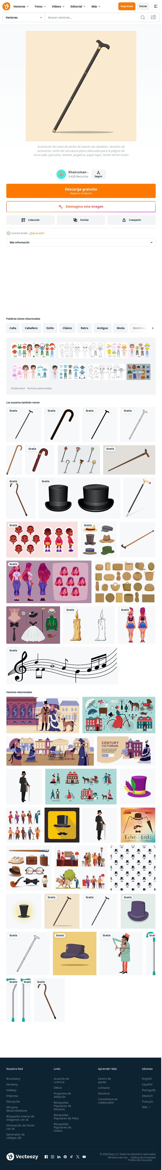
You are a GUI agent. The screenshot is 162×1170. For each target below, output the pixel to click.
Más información (19, 242)
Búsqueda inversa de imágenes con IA (19, 1117)
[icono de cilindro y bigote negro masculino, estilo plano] (61, 825)
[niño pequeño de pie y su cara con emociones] (42, 539)
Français (144, 1101)
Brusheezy (13, 1078)
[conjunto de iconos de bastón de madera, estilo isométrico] (137, 539)
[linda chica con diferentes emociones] (48, 582)
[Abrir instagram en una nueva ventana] (52, 1156)
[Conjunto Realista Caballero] (28, 868)
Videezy (11, 1090)
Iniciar (143, 6)
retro (84, 328)
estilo (50, 328)
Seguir (98, 176)
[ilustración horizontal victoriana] (50, 751)
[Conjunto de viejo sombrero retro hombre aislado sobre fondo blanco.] (99, 539)
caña (12, 328)
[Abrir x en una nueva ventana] (77, 1156)
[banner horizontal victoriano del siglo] (126, 751)
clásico (67, 328)
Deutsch (144, 1096)
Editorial (76, 6)
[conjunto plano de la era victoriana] (118, 715)
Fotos (38, 6)
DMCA (57, 1088)
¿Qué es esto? (36, 233)
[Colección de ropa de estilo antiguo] (33, 625)
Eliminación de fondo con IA (16, 1127)
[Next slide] (146, 328)
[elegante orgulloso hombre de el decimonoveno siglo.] (24, 786)
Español (144, 1084)
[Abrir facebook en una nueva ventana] (46, 1156)
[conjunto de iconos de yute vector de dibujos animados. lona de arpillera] (125, 582)
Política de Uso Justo (137, 1160)
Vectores (19, 6)
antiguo (102, 328)
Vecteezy (12, 1084)
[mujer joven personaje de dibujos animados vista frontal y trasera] (136, 625)
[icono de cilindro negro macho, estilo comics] (23, 911)
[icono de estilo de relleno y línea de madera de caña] (40, 460)
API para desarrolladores (16, 1108)
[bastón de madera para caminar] (14, 460)
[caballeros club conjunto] (23, 825)
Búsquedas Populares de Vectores (61, 1106)
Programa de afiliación (61, 1095)
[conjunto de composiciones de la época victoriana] (81, 786)
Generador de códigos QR (15, 1136)
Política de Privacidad (140, 1157)
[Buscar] (142, 17)
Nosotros (102, 1093)
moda (120, 328)
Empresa (12, 1096)
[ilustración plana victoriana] (42, 715)
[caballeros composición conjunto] (81, 868)
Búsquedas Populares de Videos (61, 1130)
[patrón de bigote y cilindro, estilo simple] (133, 868)
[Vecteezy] (6, 6)
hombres (139, 328)
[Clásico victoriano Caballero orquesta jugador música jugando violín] (121, 953)
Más (94, 6)
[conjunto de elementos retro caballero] (138, 825)
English (144, 1078)
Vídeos (56, 6)
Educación (13, 1101)
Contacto (102, 1088)
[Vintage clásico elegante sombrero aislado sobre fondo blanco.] (79, 498)
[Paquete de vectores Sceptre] (79, 460)
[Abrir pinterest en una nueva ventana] (65, 1156)
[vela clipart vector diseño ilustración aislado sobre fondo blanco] (89, 625)
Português (146, 1090)
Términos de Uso (114, 1157)
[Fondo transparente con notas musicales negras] (62, 665)
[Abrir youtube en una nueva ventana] (84, 1156)
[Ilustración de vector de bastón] (139, 498)
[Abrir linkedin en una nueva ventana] (58, 1156)
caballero (31, 328)
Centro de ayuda (102, 1080)
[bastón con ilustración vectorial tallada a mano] (129, 460)
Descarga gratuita (81, 191)
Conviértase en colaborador (106, 1100)
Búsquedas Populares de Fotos (61, 1118)
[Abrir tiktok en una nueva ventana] (71, 1156)
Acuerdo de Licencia (60, 1080)
